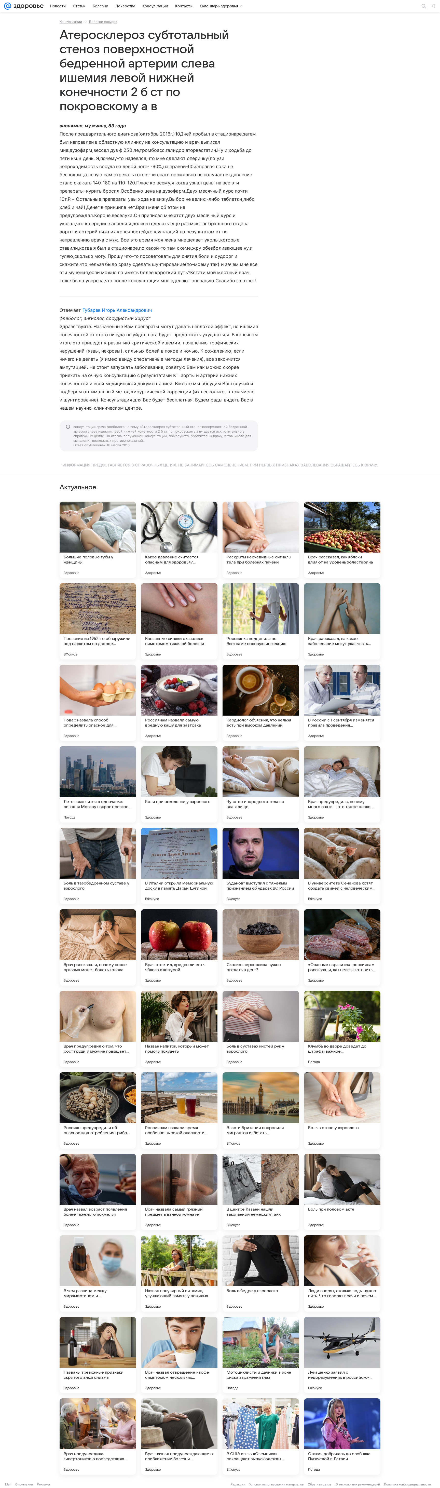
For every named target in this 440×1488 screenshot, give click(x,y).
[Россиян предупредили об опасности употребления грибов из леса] (98, 1110)
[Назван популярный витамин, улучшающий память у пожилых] (179, 1273)
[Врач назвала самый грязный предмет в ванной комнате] (179, 1192)
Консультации (71, 22)
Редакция (238, 1484)
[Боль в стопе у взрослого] (342, 1110)
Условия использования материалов (276, 1484)
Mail (8, 1484)
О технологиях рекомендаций (358, 1484)
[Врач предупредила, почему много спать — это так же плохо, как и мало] (342, 784)
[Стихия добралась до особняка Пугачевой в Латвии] (342, 1436)
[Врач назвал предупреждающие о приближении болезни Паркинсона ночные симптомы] (179, 1436)
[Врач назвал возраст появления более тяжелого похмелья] (98, 1192)
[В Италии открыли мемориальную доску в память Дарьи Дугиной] (179, 866)
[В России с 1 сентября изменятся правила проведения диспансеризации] (342, 703)
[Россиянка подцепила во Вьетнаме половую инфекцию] (261, 621)
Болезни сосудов (103, 22)
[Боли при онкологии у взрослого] (179, 784)
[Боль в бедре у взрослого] (261, 1273)
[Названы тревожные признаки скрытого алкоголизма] (98, 1355)
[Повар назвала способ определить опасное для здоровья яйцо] (98, 703)
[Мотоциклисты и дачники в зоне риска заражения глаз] (261, 1355)
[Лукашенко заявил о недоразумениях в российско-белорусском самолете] (342, 1355)
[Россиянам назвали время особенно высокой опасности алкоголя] (179, 1110)
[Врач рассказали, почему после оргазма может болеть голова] (98, 947)
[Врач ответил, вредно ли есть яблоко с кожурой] (179, 947)
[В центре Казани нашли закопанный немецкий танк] (261, 1192)
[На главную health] (27, 6)
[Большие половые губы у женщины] (98, 540)
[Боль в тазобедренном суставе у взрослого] (98, 866)
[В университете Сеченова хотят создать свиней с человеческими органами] (342, 866)
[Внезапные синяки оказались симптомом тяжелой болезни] (179, 621)
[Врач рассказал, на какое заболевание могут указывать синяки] (342, 621)
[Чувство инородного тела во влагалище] (261, 784)
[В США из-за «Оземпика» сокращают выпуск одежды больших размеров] (261, 1436)
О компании (24, 1484)
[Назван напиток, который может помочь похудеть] (179, 1029)
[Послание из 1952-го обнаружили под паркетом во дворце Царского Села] (98, 621)
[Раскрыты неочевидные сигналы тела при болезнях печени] (261, 540)
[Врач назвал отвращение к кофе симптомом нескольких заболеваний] (179, 1355)
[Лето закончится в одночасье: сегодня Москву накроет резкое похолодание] (98, 784)
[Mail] (7, 6)
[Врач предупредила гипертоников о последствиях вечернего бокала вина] (98, 1436)
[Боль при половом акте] (342, 1192)
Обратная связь (320, 1484)
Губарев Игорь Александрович (117, 310)
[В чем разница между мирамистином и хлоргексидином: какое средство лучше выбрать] (98, 1273)
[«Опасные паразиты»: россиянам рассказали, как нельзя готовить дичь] (342, 947)
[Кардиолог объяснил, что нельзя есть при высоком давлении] (261, 703)
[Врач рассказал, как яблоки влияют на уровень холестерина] (342, 540)
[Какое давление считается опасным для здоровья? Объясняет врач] (179, 540)
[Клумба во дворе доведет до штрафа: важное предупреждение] (342, 1029)
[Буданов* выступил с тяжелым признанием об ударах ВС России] (261, 866)
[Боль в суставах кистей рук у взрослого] (261, 1029)
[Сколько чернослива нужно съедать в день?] (261, 947)
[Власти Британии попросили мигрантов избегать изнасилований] (261, 1110)
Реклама (43, 1484)
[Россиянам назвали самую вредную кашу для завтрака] (179, 703)
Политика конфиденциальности (407, 1484)
